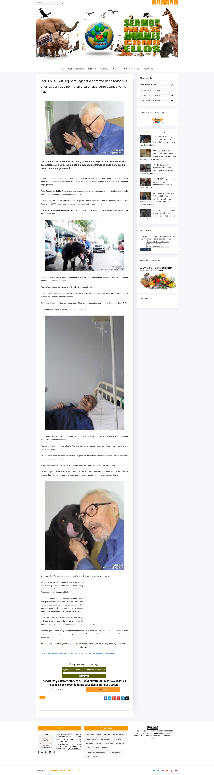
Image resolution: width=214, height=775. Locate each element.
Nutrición (120, 743)
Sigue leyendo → (73, 749)
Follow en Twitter (149, 85)
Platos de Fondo (92, 748)
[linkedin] (46, 752)
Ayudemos (90, 735)
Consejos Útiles (130, 69)
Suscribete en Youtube (151, 95)
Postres (105, 748)
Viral (115, 69)
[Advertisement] (105, 602)
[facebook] (158, 2)
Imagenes (109, 743)
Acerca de (148, 69)
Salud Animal (115, 752)
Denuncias (104, 69)
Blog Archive (167, 132)
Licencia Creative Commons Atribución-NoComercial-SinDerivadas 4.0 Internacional (153, 735)
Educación (117, 739)
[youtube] (171, 2)
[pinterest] (176, 2)
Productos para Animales (96, 752)
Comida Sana (118, 735)
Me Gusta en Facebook (151, 90)
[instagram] (163, 2)
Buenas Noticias (76, 69)
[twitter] (154, 2)
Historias (91, 69)
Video (88, 756)
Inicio (62, 69)
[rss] (167, 2)
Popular (148, 132)
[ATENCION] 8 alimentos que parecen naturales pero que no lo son (156, 269)
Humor (99, 743)
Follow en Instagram (151, 100)
